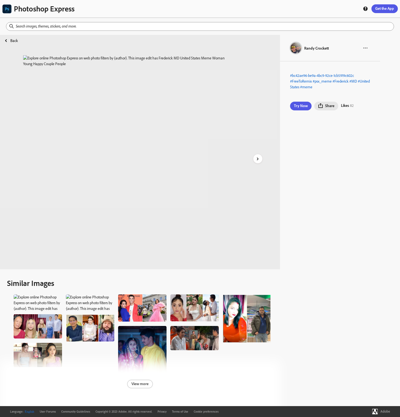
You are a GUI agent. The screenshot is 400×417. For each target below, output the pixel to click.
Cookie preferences (206, 411)
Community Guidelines (75, 411)
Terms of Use (180, 411)
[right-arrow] (257, 158)
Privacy (162, 411)
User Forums (48, 411)
